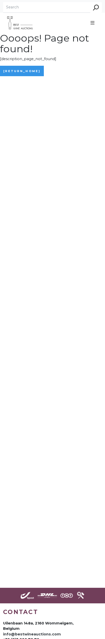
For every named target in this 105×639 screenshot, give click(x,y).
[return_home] (22, 71)
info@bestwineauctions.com (32, 634)
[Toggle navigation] (92, 22)
